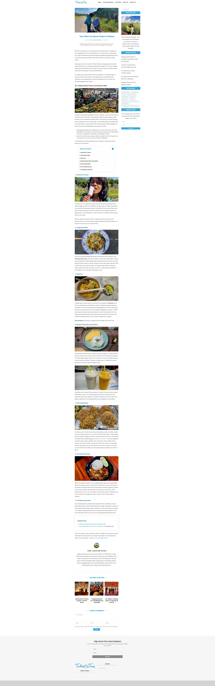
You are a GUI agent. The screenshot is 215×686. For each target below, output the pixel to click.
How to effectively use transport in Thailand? (91, 526)
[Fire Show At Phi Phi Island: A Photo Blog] (82, 589)
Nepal (132, 96)
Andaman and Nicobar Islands (130, 105)
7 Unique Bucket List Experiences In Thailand (96, 600)
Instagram (91, 538)
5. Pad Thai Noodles (85, 164)
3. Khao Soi (83, 158)
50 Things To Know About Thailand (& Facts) (111, 600)
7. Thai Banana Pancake (86, 169)
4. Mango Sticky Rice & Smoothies (89, 161)
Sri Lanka (134, 92)
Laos (124, 94)
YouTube (97, 538)
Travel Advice (134, 101)
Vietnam (125, 101)
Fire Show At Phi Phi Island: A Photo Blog (81, 600)
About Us (125, 2)
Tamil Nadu (132, 94)
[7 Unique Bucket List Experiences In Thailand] (97, 589)
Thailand (125, 96)
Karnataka (125, 92)
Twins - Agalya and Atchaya (95, 39)
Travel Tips (118, 2)
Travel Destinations (108, 2)
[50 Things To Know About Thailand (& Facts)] (111, 589)
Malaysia (125, 99)
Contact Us (133, 2)
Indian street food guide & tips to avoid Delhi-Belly (92, 524)
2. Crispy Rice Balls (85, 155)
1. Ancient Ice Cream (85, 152)
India (132, 99)
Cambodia (125, 103)
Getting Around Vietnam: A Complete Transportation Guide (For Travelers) (129, 59)
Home (99, 2)
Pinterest (105, 538)
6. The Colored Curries (86, 166)
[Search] (139, 2)
